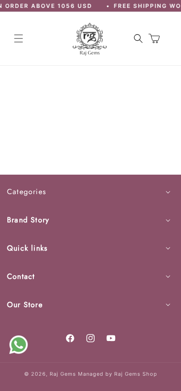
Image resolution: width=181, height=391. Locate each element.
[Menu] (18, 38)
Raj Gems (63, 374)
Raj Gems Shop (135, 374)
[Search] (138, 38)
